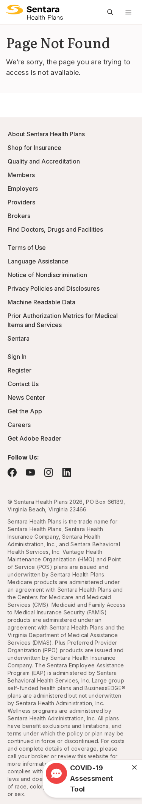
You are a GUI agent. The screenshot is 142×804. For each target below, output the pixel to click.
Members (21, 175)
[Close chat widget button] (134, 767)
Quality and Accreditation (44, 161)
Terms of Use (27, 247)
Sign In (17, 356)
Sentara (19, 338)
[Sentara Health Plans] (34, 12)
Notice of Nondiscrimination (47, 275)
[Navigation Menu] (128, 12)
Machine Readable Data (41, 302)
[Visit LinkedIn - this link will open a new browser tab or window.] (66, 472)
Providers (21, 202)
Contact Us (23, 384)
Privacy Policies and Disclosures (54, 288)
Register (19, 370)
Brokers (19, 216)
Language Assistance (38, 261)
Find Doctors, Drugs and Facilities (55, 229)
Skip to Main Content (11, 10)
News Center (26, 397)
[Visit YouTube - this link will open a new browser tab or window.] (30, 472)
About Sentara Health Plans (46, 134)
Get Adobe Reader (34, 438)
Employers (23, 188)
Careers (19, 424)
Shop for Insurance (34, 147)
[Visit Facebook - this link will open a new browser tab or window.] (12, 472)
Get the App (25, 411)
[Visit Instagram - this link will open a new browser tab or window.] (48, 472)
